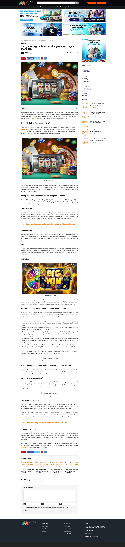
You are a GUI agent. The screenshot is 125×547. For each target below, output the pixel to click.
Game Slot (44, 528)
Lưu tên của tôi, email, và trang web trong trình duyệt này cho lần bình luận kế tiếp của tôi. (46, 507)
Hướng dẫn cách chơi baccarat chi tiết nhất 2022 (50, 423)
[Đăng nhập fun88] (84, 29)
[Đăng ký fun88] (94, 50)
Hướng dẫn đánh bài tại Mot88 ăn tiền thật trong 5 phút (71, 471)
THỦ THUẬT (69, 7)
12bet (86, 76)
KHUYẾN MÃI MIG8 (39, 7)
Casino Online (45, 526)
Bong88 (88, 71)
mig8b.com (24, 447)
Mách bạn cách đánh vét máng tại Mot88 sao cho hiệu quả (56, 471)
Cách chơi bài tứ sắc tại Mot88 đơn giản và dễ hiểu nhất (42, 471)
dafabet (87, 75)
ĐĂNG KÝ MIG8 (28, 7)
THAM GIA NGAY (101, 2)
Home (22, 40)
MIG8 (21, 7)
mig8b (26, 52)
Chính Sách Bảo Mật (38, 545)
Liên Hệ (44, 545)
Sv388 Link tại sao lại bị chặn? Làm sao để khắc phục (27, 471)
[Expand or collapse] (76, 109)
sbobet (87, 93)
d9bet (88, 80)
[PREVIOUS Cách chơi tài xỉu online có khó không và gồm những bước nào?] (1, 543)
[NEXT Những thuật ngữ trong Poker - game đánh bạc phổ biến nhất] (123, 543)
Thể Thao (44, 531)
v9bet (86, 91)
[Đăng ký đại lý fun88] (40, 15)
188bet (88, 88)
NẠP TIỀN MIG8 (50, 7)
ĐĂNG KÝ (92, 2)
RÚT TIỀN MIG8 (60, 7)
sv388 (86, 95)
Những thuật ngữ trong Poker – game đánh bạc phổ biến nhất (54, 224)
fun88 (86, 85)
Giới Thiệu (31, 545)
